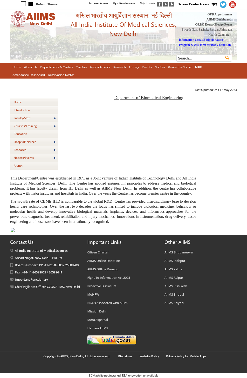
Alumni (18, 166)
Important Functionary (31, 279)
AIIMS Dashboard (218, 19)
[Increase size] (159, 3)
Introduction (22, 110)
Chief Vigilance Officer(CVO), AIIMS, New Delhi (47, 287)
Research (20, 150)
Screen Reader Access (193, 4)
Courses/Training (25, 126)
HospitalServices (25, 142)
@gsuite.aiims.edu (124, 3)
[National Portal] (111, 339)
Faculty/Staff (22, 118)
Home (18, 102)
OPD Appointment (219, 14)
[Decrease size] (171, 3)
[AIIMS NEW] (33, 19)
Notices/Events (24, 158)
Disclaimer (125, 356)
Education (20, 134)
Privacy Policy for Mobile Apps (186, 356)
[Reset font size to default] (165, 3)
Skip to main (147, 3)
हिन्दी (214, 4)
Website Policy (149, 356)
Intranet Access (98, 3)
